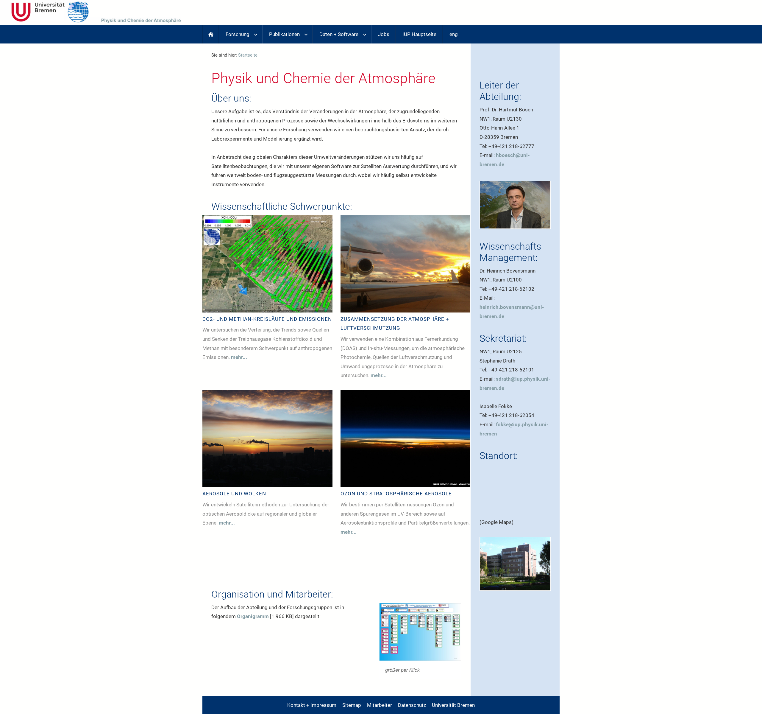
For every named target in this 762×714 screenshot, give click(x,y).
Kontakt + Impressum (311, 705)
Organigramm (253, 616)
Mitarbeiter (379, 705)
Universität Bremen (453, 705)
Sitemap (351, 705)
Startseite (247, 55)
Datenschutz (412, 705)
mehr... (239, 357)
